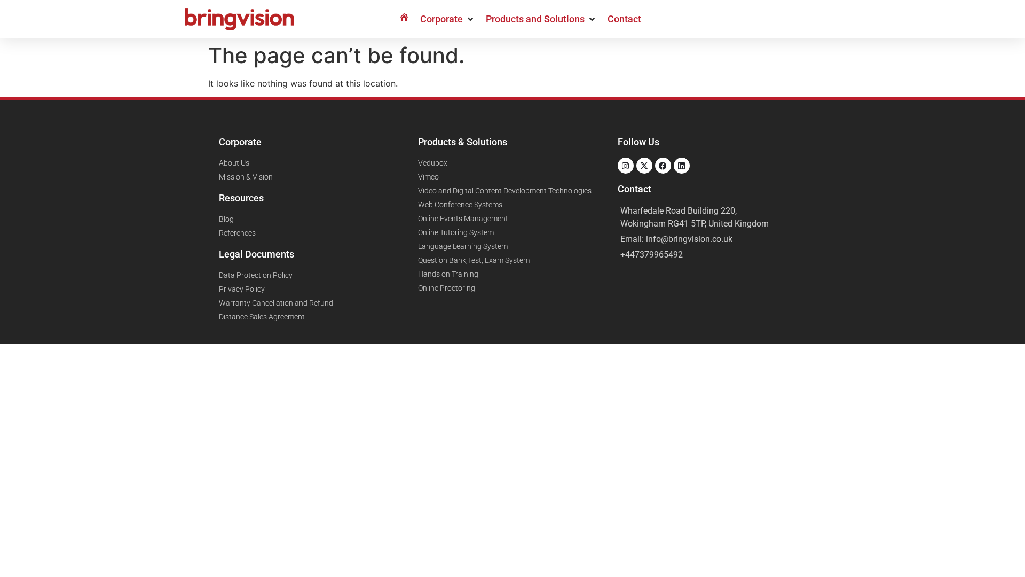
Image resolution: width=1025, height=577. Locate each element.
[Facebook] (663, 166)
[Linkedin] (682, 166)
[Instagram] (626, 166)
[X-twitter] (644, 166)
